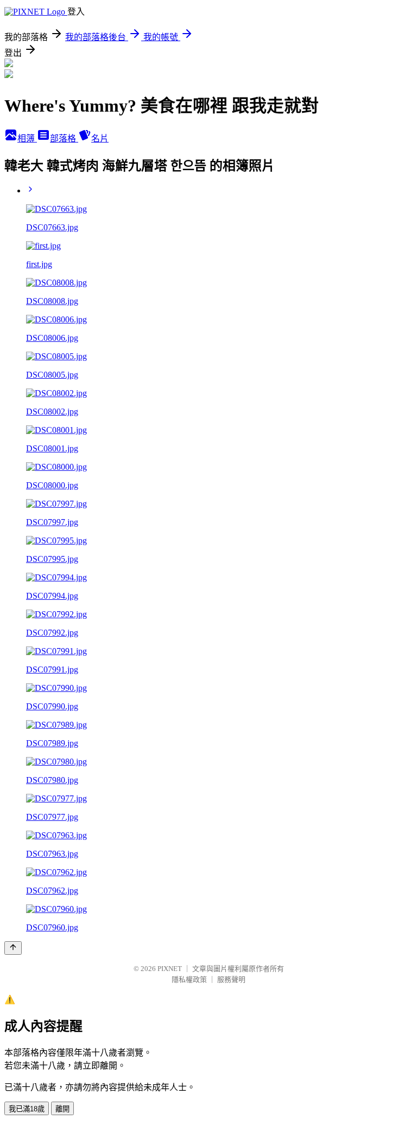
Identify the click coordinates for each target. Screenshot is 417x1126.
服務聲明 (231, 979)
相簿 (27, 138)
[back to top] (13, 948)
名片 (100, 138)
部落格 (64, 138)
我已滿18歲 (27, 1109)
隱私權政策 (189, 979)
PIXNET (169, 969)
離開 (62, 1109)
